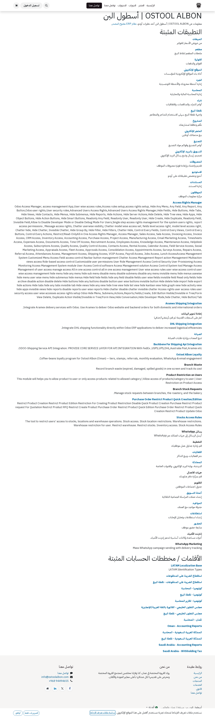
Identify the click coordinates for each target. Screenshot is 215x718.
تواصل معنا (94, 5)
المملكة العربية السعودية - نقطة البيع (181, 638)
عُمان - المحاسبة (193, 620)
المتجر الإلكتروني (193, 131)
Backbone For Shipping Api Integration (178, 344)
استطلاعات (196, 513)
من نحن (198, 677)
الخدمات (197, 685)
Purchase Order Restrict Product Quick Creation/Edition (167, 399)
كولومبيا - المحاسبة (191, 588)
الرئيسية (198, 673)
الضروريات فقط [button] (31, 713)
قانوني (199, 689)
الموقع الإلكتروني (193, 70)
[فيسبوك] (70, 688)
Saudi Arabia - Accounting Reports (180, 645)
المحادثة (197, 462)
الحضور (198, 523)
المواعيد (197, 503)
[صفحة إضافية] (48, 688)
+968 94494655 (59, 681)
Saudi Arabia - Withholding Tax (182, 651)
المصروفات (196, 162)
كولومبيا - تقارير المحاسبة (188, 601)
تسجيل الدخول (31, 5)
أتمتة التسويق (194, 493)
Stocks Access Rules (189, 417)
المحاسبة (197, 90)
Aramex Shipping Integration (183, 303)
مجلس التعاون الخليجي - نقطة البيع (182, 613)
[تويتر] (62, 688)
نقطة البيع (196, 111)
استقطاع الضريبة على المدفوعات (184, 576)
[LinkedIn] (55, 688)
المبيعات (197, 39)
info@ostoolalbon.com (55, 677)
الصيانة (198, 334)
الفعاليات (197, 452)
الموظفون (196, 192)
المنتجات (197, 681)
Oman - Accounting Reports (184, 626)
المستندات (196, 182)
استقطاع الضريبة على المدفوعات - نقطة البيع (177, 582)
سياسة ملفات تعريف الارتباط (102, 712)
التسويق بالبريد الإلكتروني (188, 151)
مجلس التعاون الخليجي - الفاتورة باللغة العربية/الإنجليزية (171, 607)
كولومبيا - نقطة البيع (191, 595)
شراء (199, 100)
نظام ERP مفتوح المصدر (124, 24)
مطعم (198, 49)
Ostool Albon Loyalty (189, 354)
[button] (46, 5)
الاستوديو (197, 172)
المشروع (197, 121)
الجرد (199, 80)
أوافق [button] (17, 713)
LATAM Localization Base (186, 566)
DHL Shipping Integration (186, 324)
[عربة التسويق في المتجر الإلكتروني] (16, 5)
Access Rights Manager (187, 202)
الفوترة (198, 59)
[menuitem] (150, 5)
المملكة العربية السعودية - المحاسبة (182, 632)
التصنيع (198, 141)
